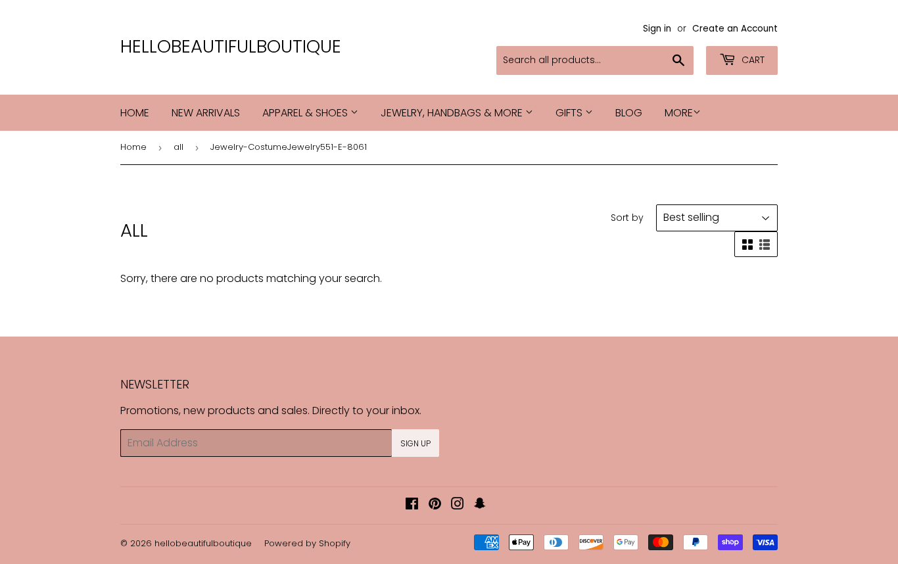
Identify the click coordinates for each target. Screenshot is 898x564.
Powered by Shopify (307, 543)
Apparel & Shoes (306, 112)
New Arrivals (206, 112)
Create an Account (735, 28)
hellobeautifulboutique (230, 46)
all (178, 147)
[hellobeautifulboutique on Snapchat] (479, 505)
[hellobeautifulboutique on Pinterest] (435, 505)
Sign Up (415, 443)
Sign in (657, 28)
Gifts (570, 112)
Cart (752, 59)
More (679, 112)
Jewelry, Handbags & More (453, 112)
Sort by (627, 217)
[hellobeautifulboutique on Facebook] (412, 505)
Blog (628, 112)
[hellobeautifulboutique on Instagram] (457, 505)
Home (134, 112)
